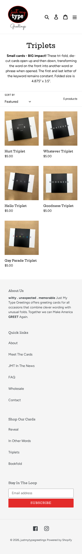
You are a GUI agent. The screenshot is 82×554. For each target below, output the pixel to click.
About (13, 343)
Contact (14, 400)
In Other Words (19, 441)
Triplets (13, 452)
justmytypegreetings (33, 540)
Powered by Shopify (59, 540)
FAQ (11, 377)
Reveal (13, 429)
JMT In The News (21, 366)
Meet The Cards (20, 354)
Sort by (10, 94)
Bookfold (15, 464)
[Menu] (74, 17)
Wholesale (16, 389)
